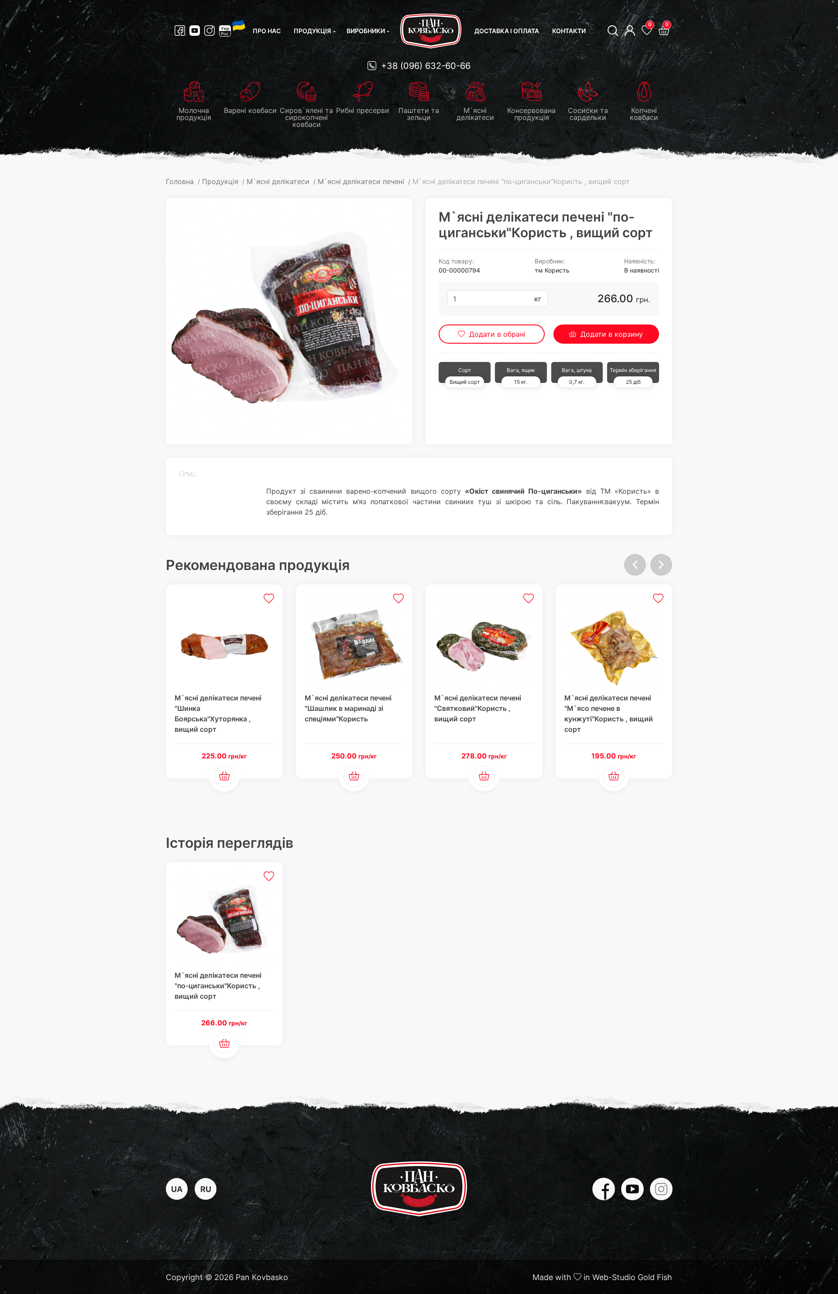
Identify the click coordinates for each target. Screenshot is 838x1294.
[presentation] (635, 565)
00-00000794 (459, 270)
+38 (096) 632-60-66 (424, 66)
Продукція (312, 30)
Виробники (366, 30)
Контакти (569, 30)
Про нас (267, 30)
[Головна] (431, 31)
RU (205, 1189)
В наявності (641, 270)
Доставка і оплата (506, 30)
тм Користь (552, 270)
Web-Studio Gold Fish (632, 1277)
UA (176, 1189)
